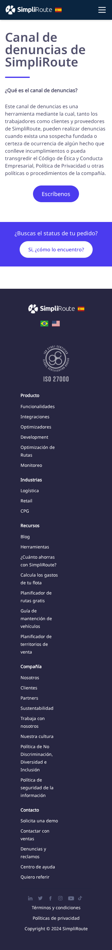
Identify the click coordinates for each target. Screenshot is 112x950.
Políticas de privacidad (56, 918)
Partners (29, 698)
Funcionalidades (38, 406)
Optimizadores (36, 427)
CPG (25, 511)
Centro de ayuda (38, 867)
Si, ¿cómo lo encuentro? (56, 249)
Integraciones (35, 417)
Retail (26, 501)
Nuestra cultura (37, 736)
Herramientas (35, 547)
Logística (30, 490)
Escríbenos (56, 194)
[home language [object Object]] (44, 322)
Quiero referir (35, 877)
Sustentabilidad (37, 708)
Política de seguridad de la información (37, 787)
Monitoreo (31, 465)
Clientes (29, 688)
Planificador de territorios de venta (36, 644)
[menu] (56, 10)
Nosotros (30, 677)
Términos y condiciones (56, 907)
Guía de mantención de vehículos (36, 618)
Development (34, 437)
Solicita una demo (39, 821)
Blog (25, 536)
